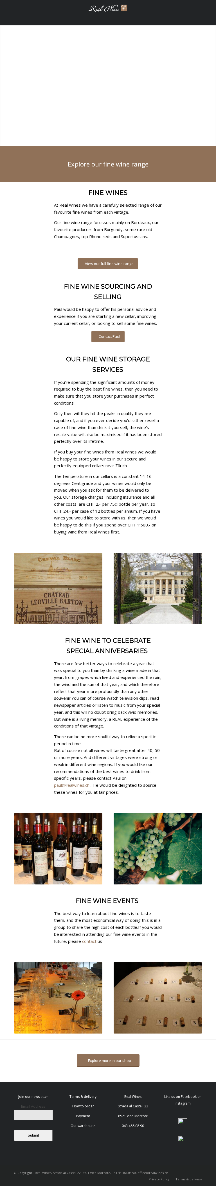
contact (89, 941)
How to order (83, 1106)
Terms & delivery (82, 1096)
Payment (83, 1116)
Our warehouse (83, 1125)
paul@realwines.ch (71, 785)
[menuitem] (159, 1179)
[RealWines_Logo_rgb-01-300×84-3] (108, 12)
